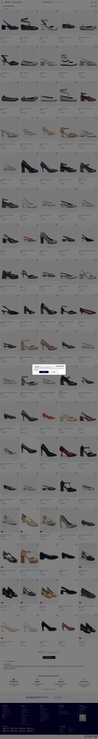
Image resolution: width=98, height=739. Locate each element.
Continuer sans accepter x (36, 365)
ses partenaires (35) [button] (37, 366)
